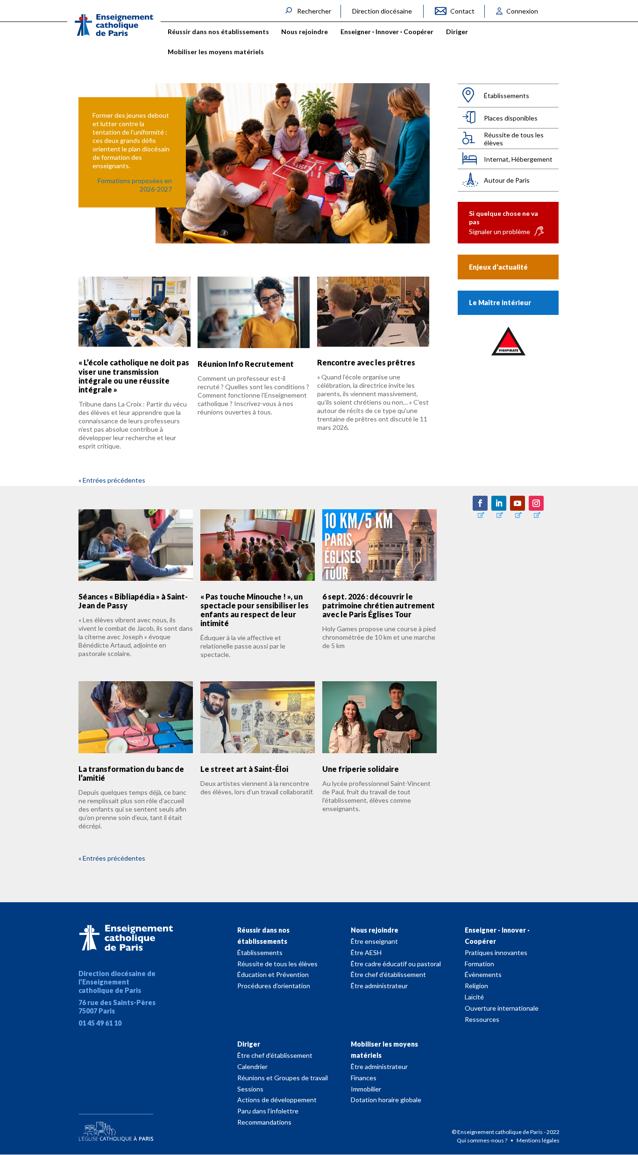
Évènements (483, 974)
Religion (476, 986)
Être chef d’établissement (388, 974)
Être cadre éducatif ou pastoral (396, 964)
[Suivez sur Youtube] (517, 503)
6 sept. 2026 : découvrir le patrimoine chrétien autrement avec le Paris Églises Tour (378, 605)
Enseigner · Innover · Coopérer (497, 935)
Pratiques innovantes (496, 952)
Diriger (248, 1044)
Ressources (482, 1019)
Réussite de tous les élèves (514, 139)
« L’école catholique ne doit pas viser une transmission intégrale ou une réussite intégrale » (133, 376)
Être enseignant (374, 941)
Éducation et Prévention (273, 974)
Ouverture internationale (502, 1008)
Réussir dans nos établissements (263, 935)
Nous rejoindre (374, 930)
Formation (479, 964)
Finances (363, 1078)
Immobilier (366, 1089)
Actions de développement (277, 1100)
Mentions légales (538, 1140)
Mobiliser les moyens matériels (384, 1049)
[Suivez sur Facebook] (480, 503)
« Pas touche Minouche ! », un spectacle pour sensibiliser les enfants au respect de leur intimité (254, 610)
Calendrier (252, 1066)
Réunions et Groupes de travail (282, 1078)
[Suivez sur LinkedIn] (498, 503)
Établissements (506, 96)
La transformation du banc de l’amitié (131, 773)
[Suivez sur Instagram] (536, 503)
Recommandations (264, 1122)
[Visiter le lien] (114, 25)
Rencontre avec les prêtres (366, 362)
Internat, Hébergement (518, 159)
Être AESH (366, 952)
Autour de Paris (507, 180)
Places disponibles (511, 118)
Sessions (250, 1089)
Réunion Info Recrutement (246, 363)
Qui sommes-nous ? (482, 1140)
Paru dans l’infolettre (267, 1111)
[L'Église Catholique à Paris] (115, 1125)
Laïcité (474, 997)
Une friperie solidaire (360, 768)
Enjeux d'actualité (498, 267)
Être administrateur (379, 986)
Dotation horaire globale (386, 1100)
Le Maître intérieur (500, 303)
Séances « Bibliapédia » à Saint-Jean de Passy (133, 601)
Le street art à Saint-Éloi (244, 768)
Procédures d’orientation (273, 986)
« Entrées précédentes (111, 480)
